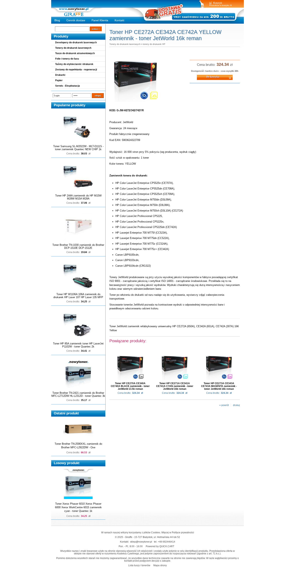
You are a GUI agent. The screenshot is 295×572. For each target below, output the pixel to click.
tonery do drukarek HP (154, 44)
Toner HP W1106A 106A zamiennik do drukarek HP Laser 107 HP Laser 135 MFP (78, 296)
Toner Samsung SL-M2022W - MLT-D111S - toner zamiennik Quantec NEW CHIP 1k (78, 148)
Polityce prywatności (183, 532)
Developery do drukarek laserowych (76, 42)
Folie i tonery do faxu (67, 58)
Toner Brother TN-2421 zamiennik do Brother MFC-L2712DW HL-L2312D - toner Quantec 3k (78, 394)
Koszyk (217, 2)
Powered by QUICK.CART (160, 546)
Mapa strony (160, 565)
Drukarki (60, 75)
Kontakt (119, 20)
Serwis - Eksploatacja (67, 85)
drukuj (236, 405)
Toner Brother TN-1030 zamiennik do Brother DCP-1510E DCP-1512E (78, 246)
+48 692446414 (166, 541)
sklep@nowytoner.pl (141, 541)
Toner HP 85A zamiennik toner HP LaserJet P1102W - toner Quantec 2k (78, 345)
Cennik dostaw (75, 20)
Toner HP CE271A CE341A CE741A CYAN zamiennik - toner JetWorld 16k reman (174, 386)
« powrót (224, 405)
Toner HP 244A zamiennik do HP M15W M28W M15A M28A (78, 197)
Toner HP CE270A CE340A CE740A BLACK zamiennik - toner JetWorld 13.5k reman (130, 386)
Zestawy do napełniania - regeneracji (76, 69)
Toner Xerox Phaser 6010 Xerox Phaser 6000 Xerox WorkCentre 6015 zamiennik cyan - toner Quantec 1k (78, 507)
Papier (59, 80)
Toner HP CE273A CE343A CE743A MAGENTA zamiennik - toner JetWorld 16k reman (219, 386)
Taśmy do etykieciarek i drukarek (74, 64)
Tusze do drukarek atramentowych (75, 53)
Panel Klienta (100, 20)
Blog (57, 20)
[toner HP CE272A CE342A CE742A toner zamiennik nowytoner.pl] (135, 102)
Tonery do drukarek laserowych (73, 48)
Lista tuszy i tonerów (139, 565)
